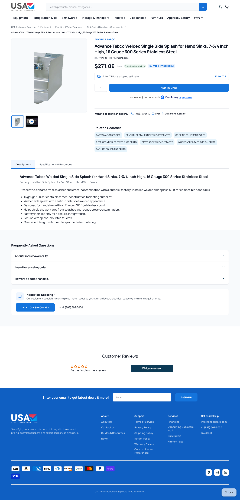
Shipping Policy (143, 433)
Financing (174, 421)
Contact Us (108, 427)
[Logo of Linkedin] (225, 472)
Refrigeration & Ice (45, 18)
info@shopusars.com (214, 421)
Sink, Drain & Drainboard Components (105, 27)
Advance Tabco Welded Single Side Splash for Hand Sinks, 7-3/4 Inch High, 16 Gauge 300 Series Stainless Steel (64, 32)
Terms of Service (144, 421)
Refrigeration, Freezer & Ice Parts (116, 142)
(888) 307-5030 (142, 113)
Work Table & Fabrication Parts (196, 142)
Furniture (157, 18)
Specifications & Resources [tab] (55, 164)
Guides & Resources (113, 433)
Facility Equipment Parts (110, 149)
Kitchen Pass (175, 441)
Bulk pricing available (175, 113)
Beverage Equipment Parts (157, 142)
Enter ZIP (220, 76)
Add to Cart (169, 87)
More (197, 17)
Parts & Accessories (108, 135)
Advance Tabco (105, 39)
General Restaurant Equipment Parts (148, 135)
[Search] (203, 7)
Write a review (151, 368)
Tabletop (119, 18)
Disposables (137, 18)
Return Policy (142, 438)
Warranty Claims (144, 444)
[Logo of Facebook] (209, 472)
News (104, 438)
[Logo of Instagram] (217, 472)
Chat (157, 113)
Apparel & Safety (178, 18)
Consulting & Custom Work (180, 428)
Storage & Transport (95, 18)
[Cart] (227, 7)
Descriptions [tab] (23, 164)
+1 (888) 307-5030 (211, 427)
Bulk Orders (174, 436)
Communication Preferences (144, 451)
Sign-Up (186, 397)
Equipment (20, 18)
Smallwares (69, 18)
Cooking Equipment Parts (190, 135)
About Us (106, 421)
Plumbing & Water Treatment (69, 27)
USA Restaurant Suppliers (23, 27)
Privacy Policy (142, 427)
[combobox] (126, 7)
